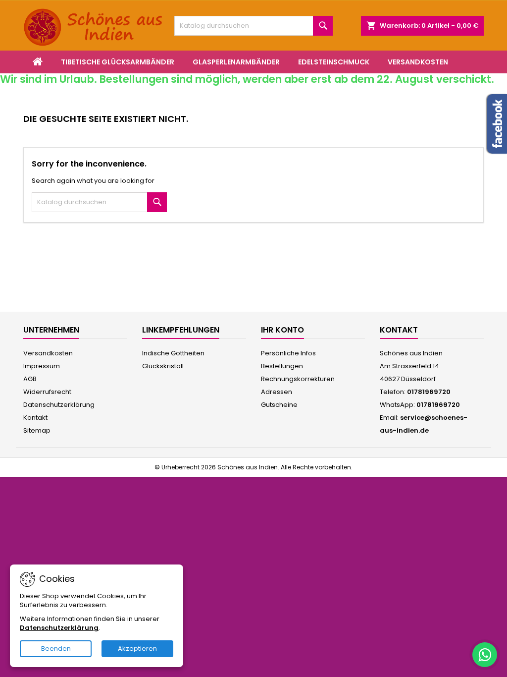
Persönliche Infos (288, 353)
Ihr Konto (282, 330)
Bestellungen (282, 366)
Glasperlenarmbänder (236, 62)
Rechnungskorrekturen (298, 379)
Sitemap (37, 430)
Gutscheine (279, 404)
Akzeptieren (137, 648)
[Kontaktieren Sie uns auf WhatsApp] (484, 654)
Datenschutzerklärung (59, 404)
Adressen (276, 391)
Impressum (41, 366)
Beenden (56, 648)
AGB (30, 379)
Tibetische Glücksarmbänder (117, 62)
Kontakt (35, 417)
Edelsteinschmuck (333, 62)
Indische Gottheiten (173, 353)
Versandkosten (418, 62)
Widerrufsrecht (47, 391)
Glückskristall (163, 366)
